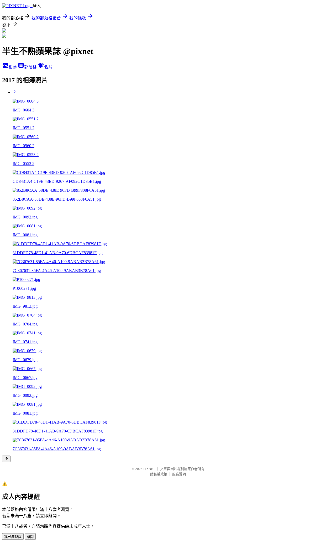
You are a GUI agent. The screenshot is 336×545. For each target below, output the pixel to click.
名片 (48, 67)
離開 (30, 537)
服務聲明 (179, 474)
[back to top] (6, 459)
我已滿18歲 (13, 537)
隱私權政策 (158, 474)
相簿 (13, 67)
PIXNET (149, 469)
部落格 (31, 67)
